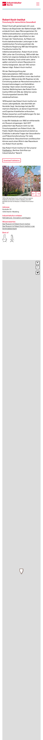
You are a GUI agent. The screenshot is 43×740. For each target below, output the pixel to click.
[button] (22, 571)
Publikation (7, 150)
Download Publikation (12, 160)
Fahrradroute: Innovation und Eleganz (16, 218)
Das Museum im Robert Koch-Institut (16, 224)
